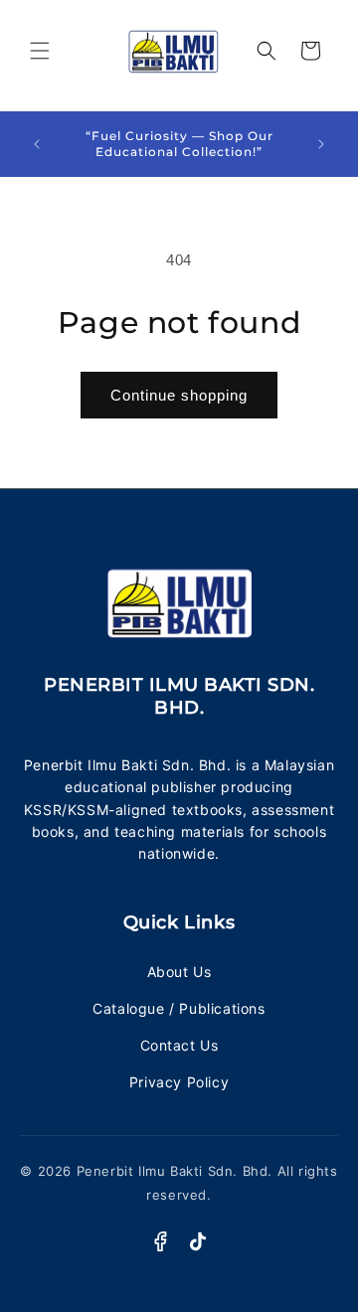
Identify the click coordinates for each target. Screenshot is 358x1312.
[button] (40, 51)
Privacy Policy (179, 1081)
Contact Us (179, 1045)
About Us (179, 971)
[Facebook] (160, 1241)
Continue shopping (179, 395)
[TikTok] (198, 1241)
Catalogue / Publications (178, 1008)
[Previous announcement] (37, 144)
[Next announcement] (321, 144)
